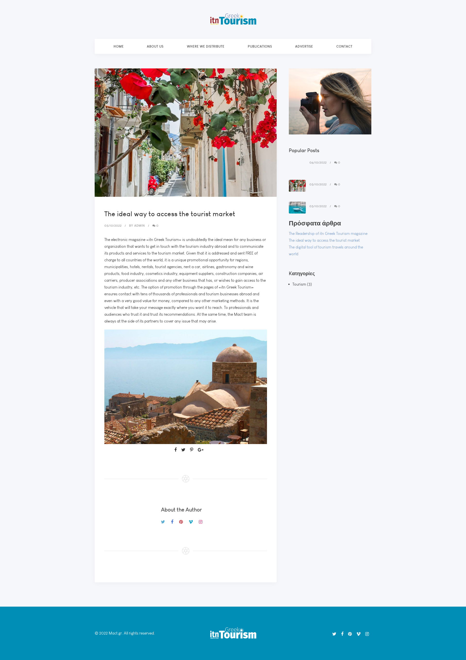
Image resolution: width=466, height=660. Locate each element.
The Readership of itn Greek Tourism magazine (328, 233)
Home (119, 46)
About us (155, 46)
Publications (260, 46)
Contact (344, 46)
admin (139, 225)
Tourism (299, 284)
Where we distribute (206, 46)
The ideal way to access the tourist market (324, 240)
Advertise (304, 46)
